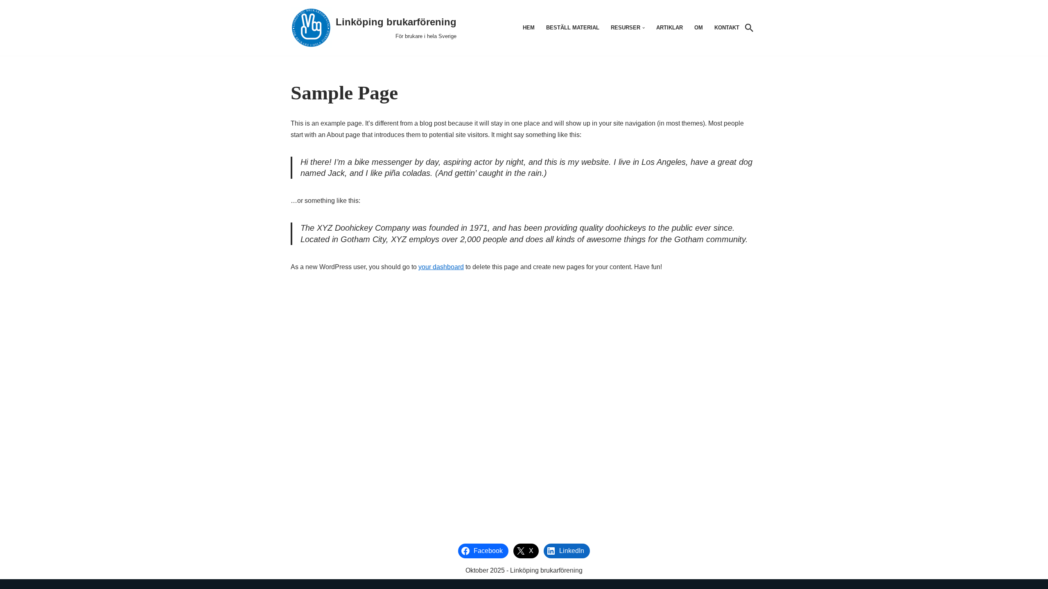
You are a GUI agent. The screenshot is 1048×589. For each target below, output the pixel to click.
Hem (529, 28)
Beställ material (572, 28)
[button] (643, 28)
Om (698, 28)
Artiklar (669, 28)
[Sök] (749, 28)
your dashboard (441, 266)
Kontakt (726, 28)
